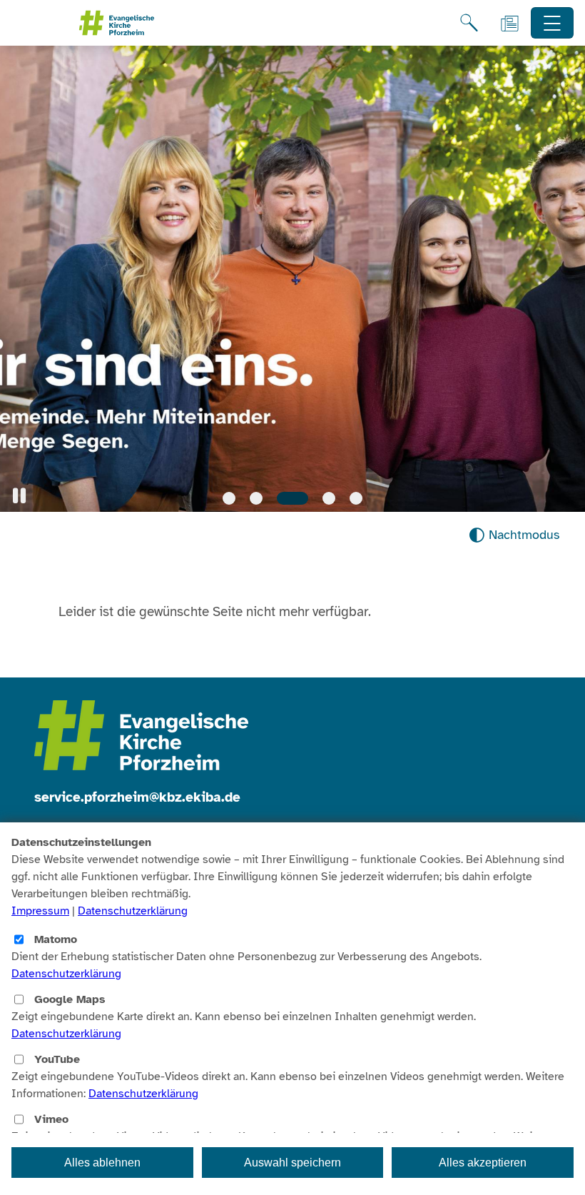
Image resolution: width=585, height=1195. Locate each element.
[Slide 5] (356, 498)
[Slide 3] (291, 498)
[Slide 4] (327, 498)
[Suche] (469, 22)
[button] (19, 496)
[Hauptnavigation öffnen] (552, 23)
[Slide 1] (229, 498)
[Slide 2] (256, 498)
